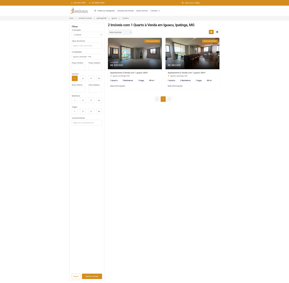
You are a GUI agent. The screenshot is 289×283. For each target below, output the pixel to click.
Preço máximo (94, 63)
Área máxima (94, 85)
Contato (154, 10)
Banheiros (76, 96)
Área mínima (77, 85)
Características (78, 118)
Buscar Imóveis (92, 276)
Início (71, 18)
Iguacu (114, 18)
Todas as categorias (106, 10)
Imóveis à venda (85, 18)
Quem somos (142, 10)
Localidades (77, 52)
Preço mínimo (77, 63)
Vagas (74, 107)
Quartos (75, 74)
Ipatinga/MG (102, 18)
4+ (99, 78)
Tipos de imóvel (78, 41)
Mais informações (117, 86)
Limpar (76, 276)
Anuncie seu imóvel (125, 10)
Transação (76, 30)
